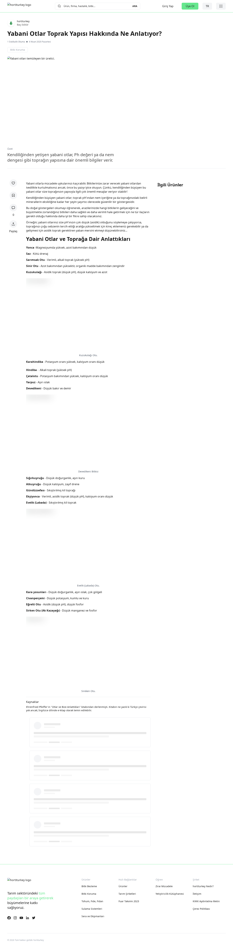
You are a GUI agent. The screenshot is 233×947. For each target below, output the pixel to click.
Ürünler (123, 886)
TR (207, 6)
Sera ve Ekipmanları (93, 916)
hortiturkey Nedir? (203, 886)
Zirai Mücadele (164, 886)
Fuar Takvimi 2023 (129, 901)
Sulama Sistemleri (92, 908)
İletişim (197, 893)
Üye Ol (190, 6)
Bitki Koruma (89, 893)
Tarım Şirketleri (127, 893)
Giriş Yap (167, 6)
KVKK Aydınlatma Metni (206, 901)
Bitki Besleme (89, 886)
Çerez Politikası (201, 908)
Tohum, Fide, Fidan (92, 901)
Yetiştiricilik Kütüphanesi (170, 893)
